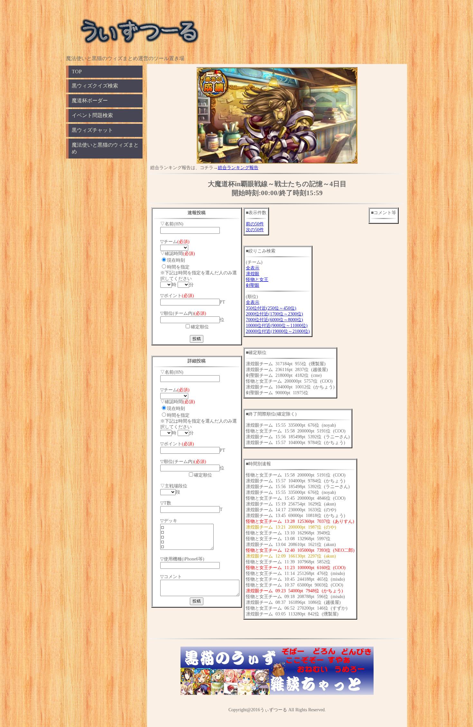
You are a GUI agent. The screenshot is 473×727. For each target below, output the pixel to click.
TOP (77, 71)
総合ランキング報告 (238, 167)
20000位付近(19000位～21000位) (278, 331)
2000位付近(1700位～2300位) (274, 314)
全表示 (252, 268)
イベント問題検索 (92, 115)
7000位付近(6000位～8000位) (274, 319)
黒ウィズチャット (92, 130)
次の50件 (255, 229)
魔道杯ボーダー (90, 100)
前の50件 (255, 224)
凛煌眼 (252, 273)
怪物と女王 (257, 279)
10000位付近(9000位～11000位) (277, 325)
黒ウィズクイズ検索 (95, 85)
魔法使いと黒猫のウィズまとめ (105, 148)
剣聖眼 (252, 285)
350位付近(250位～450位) (271, 308)
